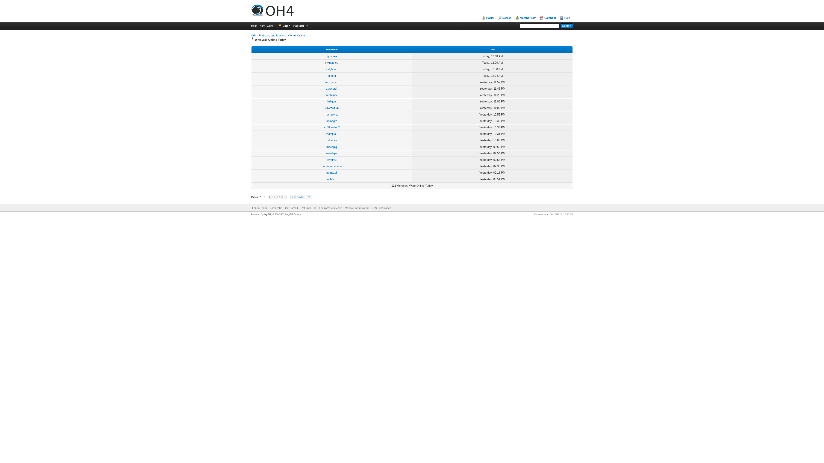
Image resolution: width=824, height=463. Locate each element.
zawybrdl (331, 88)
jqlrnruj (332, 75)
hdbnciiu (332, 140)
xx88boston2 (332, 127)
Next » (300, 197)
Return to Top (309, 208)
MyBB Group (293, 214)
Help (567, 18)
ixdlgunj (331, 101)
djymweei (332, 56)
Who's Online (297, 35)
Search (507, 18)
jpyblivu (331, 159)
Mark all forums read (357, 208)
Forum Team (259, 208)
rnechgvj (331, 147)
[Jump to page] (309, 197)
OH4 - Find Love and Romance (269, 35)
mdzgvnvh (331, 82)
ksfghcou (331, 69)
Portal (490, 18)
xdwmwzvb (332, 108)
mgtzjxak (331, 133)
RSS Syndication (381, 208)
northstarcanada (332, 166)
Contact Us (276, 208)
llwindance (331, 62)
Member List (528, 18)
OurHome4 (291, 208)
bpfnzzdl (331, 172)
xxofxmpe (332, 95)
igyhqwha (332, 114)
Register (298, 25)
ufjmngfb (331, 121)
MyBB (267, 214)
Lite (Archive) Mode (330, 208)
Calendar (550, 18)
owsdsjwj (331, 153)
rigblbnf (331, 179)
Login (286, 25)
